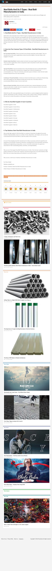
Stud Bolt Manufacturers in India (23, 150)
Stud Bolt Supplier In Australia (11, 111)
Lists (26, 1)
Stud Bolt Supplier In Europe (10, 118)
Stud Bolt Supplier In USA (10, 104)
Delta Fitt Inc (7, 35)
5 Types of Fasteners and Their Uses (12, 236)
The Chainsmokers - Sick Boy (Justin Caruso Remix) (15, 455)
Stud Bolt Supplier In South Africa (12, 106)
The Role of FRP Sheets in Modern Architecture (14, 357)
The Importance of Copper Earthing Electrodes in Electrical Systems (19, 328)
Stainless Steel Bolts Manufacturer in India (26, 157)
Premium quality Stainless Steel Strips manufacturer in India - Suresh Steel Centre (22, 265)
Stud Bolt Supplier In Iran (10, 113)
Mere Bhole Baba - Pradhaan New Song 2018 (14, 484)
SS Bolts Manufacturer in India (18, 168)
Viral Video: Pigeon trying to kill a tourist (13, 421)
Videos (30, 1)
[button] (49, 2)
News (22, 1)
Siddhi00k (11, 21)
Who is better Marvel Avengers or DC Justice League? (16, 524)
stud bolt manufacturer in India (22, 140)
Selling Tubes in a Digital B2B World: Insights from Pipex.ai (17, 300)
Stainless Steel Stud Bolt (9, 134)
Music (35, 1)
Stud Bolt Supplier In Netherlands (12, 109)
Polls (40, 1)
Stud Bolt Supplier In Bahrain (10, 124)
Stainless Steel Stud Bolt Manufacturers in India (19, 166)
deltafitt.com (11, 164)
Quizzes (45, 1)
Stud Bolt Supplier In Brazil (10, 115)
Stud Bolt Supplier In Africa (10, 122)
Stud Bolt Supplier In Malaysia (11, 120)
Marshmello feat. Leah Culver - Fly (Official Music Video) (17, 392)
